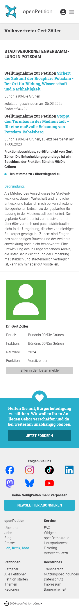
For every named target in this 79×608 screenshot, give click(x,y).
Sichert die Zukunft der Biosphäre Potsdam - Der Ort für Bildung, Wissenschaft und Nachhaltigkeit (39, 81)
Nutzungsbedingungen (61, 574)
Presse (9, 543)
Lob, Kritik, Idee (16, 548)
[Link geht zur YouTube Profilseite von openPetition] (49, 483)
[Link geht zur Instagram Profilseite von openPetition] (29, 470)
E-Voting (50, 548)
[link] (72, 12)
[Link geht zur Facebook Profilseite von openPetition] (9, 470)
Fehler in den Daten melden (40, 370)
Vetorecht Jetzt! (56, 553)
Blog (7, 538)
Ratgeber (11, 569)
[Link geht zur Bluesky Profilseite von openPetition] (29, 483)
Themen (10, 584)
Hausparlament (56, 543)
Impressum (52, 584)
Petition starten (16, 579)
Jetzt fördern (39, 436)
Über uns (11, 528)
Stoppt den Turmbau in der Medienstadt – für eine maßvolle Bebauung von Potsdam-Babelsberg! (37, 123)
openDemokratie (56, 538)
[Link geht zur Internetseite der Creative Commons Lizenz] (7, 603)
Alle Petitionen (15, 574)
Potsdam (31, 56)
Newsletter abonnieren (39, 505)
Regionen (11, 589)
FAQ (47, 528)
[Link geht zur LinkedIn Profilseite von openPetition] (69, 470)
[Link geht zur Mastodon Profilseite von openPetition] (9, 483)
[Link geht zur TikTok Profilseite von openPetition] (49, 470)
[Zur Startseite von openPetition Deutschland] (28, 11)
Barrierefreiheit (55, 589)
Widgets (50, 533)
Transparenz (53, 569)
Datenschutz (53, 579)
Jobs (8, 533)
